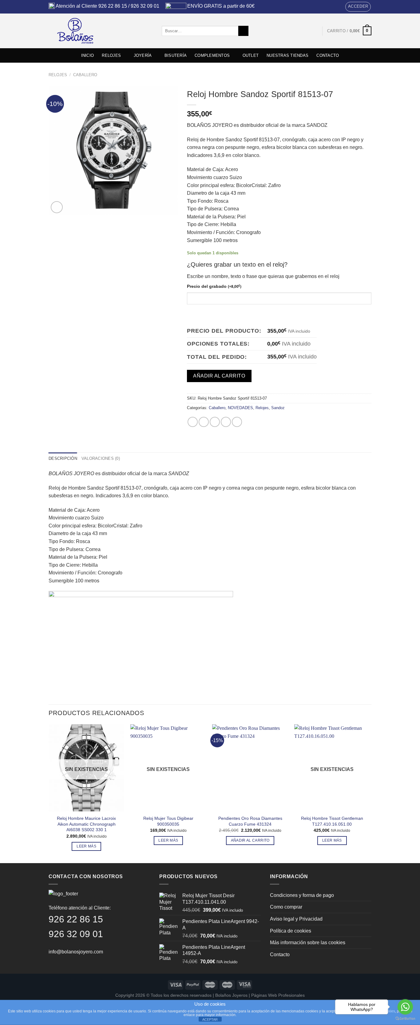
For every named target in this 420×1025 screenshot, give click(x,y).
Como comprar (286, 907)
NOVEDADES (240, 407)
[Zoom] (57, 207)
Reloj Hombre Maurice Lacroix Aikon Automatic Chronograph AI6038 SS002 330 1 (86, 824)
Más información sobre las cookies (307, 942)
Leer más (86, 846)
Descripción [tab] (63, 458)
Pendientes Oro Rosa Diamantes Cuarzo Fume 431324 (250, 821)
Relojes (58, 74)
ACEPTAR (210, 1019)
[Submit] (243, 31)
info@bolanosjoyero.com (76, 951)
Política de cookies (290, 930)
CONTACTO (327, 55)
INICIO (87, 55)
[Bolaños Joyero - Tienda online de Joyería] (101, 31)
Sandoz (278, 407)
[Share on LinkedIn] (237, 422)
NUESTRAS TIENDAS (287, 55)
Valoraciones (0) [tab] (100, 458)
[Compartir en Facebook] (193, 422)
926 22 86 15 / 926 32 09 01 (128, 6)
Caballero (85, 74)
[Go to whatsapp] (405, 1007)
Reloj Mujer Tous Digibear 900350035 (168, 821)
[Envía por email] (215, 422)
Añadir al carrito (219, 375)
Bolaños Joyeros (231, 995)
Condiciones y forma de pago (302, 895)
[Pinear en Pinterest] (226, 422)
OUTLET (251, 55)
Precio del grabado (214, 286)
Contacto (280, 954)
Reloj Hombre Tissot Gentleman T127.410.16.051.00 (332, 821)
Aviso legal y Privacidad (296, 918)
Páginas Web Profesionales (278, 995)
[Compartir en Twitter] (204, 422)
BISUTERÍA (175, 55)
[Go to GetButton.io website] (405, 1019)
